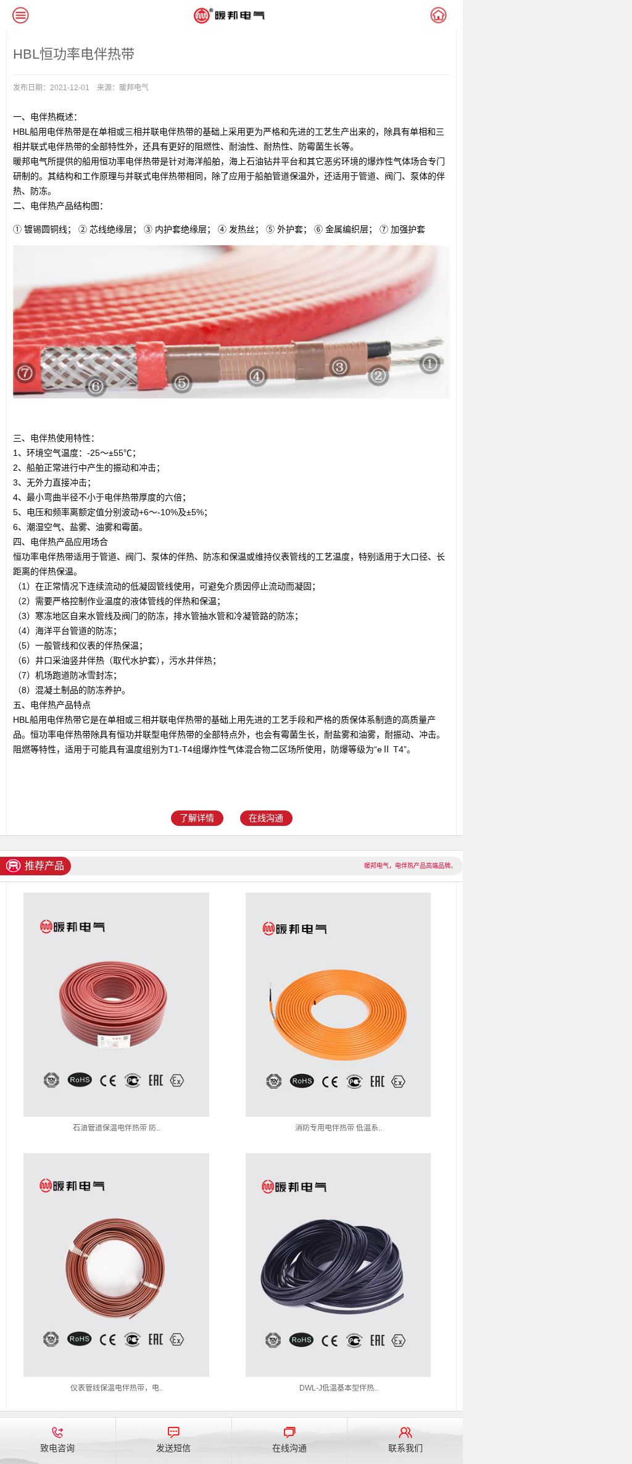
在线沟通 (266, 818)
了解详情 (197, 818)
